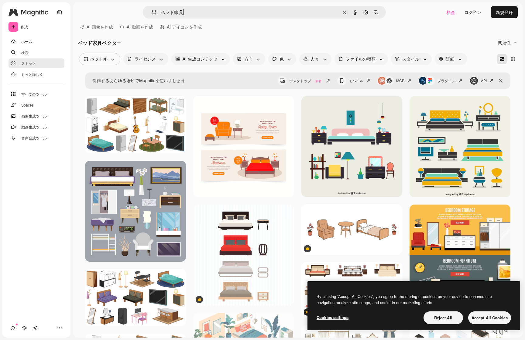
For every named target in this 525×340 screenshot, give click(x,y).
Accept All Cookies (490, 318)
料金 (451, 12)
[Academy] (24, 328)
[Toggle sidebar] (59, 12)
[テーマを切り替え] (35, 328)
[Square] (513, 59)
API (484, 80)
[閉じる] (500, 80)
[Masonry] (502, 59)
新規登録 (504, 12)
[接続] (13, 328)
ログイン (472, 12)
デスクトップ (305, 80)
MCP (400, 80)
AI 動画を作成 (140, 27)
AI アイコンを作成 (184, 27)
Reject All (443, 318)
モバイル (356, 80)
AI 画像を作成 (100, 27)
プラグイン (446, 80)
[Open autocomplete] (151, 12)
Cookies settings (332, 317)
